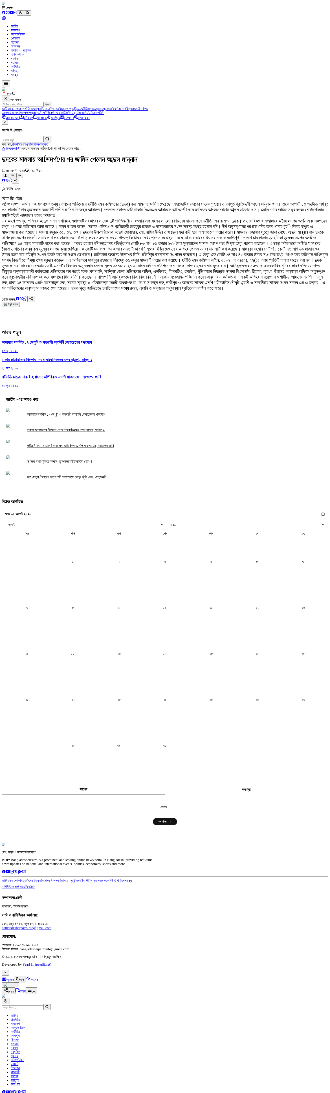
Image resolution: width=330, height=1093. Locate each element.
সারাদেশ (15, 30)
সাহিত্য (15, 70)
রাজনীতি (16, 144)
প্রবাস (14, 58)
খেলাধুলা (15, 38)
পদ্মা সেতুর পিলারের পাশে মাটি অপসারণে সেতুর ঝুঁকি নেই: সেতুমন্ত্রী (66, 477)
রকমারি (14, 1064)
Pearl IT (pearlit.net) (37, 964)
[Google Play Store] (20, 872)
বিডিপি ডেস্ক (13, 189)
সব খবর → (165, 821)
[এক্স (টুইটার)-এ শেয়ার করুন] (7, 181)
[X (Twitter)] (7, 13)
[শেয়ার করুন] (15, 180)
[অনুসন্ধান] (47, 1007)
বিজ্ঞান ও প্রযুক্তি (21, 50)
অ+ (13, 175)
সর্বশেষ (144, 109)
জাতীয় (17, 148)
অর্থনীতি (15, 66)
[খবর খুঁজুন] (27, 13)
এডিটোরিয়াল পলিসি (93, 113)
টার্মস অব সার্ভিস (59, 113)
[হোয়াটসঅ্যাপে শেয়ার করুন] (10, 181)
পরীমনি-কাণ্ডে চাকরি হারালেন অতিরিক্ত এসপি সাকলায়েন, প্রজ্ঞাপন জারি (70, 446)
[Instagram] (15, 13)
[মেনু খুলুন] (6, 83)
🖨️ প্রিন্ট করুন (11, 304)
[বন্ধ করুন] (6, 99)
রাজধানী (136, 109)
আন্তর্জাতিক (18, 34)
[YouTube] (11, 13)
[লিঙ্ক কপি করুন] (31, 299)
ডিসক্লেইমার (75, 113)
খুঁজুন (47, 104)
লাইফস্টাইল (17, 54)
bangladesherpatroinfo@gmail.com (26, 928)
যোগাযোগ (25, 113)
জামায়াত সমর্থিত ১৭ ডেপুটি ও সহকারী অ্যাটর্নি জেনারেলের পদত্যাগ (66, 414)
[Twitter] (16, 872)
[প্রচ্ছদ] (4, 18)
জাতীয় (14, 26)
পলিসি (5, 887)
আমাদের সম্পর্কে (11, 113)
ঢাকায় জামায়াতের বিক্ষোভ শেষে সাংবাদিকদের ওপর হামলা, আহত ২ (66, 430)
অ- (19, 175)
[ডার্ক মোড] (20, 13)
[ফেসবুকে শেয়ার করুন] (3, 181)
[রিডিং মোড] (5, 175)
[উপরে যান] (5, 973)
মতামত (15, 62)
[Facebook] (4, 13)
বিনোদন (15, 42)
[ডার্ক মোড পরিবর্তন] (5, 1001)
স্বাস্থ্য (14, 74)
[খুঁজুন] (47, 139)
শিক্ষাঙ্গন (15, 46)
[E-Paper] (24, 872)
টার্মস (32, 887)
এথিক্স (26, 887)
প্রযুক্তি (43, 144)
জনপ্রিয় (246, 789)
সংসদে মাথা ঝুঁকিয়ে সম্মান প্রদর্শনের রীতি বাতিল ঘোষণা (59, 461)
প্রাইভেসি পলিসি (40, 113)
